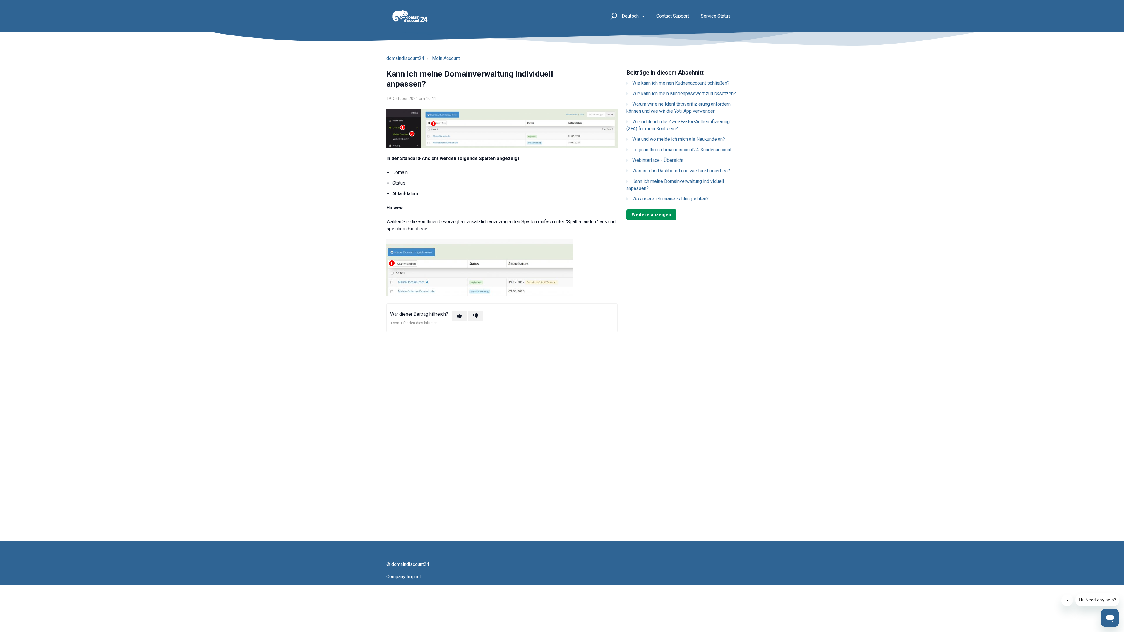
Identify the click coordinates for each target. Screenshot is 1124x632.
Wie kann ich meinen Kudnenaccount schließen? (680, 83)
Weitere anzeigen (651, 214)
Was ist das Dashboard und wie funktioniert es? (681, 171)
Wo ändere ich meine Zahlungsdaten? (670, 199)
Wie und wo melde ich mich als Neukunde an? (678, 139)
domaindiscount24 (405, 58)
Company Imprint (403, 576)
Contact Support (672, 16)
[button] (613, 16)
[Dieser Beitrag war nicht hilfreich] (475, 316)
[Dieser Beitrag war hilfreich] (459, 316)
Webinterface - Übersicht (657, 160)
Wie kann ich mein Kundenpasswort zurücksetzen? (684, 93)
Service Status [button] (716, 16)
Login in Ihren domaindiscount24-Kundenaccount (681, 149)
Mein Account (446, 58)
